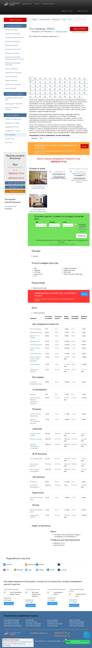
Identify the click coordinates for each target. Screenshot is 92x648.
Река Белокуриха (35, 329)
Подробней (9, 603)
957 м (56, 482)
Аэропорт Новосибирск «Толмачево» (34, 446)
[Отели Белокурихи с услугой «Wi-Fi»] (38, 276)
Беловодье (12, 41)
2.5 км (56, 510)
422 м (56, 336)
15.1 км (57, 515)
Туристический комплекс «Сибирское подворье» (35, 400)
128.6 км (57, 433)
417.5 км (74, 485)
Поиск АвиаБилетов (40, 641)
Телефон (52, 222)
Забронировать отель (16, 187)
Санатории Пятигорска (11, 622)
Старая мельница (35, 353)
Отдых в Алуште (52, 626)
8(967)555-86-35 (62, 635)
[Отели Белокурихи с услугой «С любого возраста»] (46, 313)
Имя (37, 222)
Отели (64, 19)
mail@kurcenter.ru (39, 633)
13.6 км (73, 398)
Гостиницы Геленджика (33, 624)
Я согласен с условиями (82, 228)
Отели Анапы (30, 620)
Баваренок (12, 123)
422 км (73, 469)
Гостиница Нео (10, 206)
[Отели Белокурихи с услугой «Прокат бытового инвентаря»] (83, 274)
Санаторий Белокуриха (56, 589)
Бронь (84, 146)
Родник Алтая (13, 72)
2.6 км (56, 341)
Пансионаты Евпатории (55, 624)
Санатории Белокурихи (14, 26)
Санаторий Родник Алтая (76, 590)
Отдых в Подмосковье (76, 624)
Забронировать (80, 29)
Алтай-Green (13, 119)
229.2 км (74, 464)
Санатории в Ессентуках (11, 624)
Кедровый (12, 127)
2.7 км (56, 348)
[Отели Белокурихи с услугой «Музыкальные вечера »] (48, 288)
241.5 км (57, 439)
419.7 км (57, 469)
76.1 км (57, 369)
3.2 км (56, 344)
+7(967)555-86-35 (82, 11)
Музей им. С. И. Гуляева (35, 337)
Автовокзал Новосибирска (34, 486)
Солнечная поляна (36, 344)
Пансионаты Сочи (31, 622)
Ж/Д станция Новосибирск (34, 470)
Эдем (10, 88)
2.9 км (73, 510)
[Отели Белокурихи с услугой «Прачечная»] (72, 272)
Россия (11, 76)
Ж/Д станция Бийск (36, 458)
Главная (34, 19)
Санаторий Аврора (11, 589)
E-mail (64, 222)
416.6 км (57, 485)
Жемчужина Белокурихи (13, 64)
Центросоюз (13, 84)
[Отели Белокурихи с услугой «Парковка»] (41, 270)
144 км (73, 433)
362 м (56, 332)
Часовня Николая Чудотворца (35, 415)
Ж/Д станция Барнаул (34, 465)
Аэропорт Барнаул (36, 439)
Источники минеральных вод (36, 383)
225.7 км (57, 464)
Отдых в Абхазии (74, 620)
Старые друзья (13, 104)
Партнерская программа (54, 641)
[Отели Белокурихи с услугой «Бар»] (37, 268)
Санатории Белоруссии (76, 626)
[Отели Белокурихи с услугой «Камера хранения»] (76, 270)
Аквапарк (33, 394)
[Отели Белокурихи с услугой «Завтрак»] (39, 256)
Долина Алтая (14, 58)
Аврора (11, 30)
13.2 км (57, 398)
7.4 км (56, 357)
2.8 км (56, 353)
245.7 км (74, 439)
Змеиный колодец (36, 332)
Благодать (12, 53)
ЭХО (8, 142)
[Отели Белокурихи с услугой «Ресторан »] (41, 272)
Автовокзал (33, 482)
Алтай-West (12, 33)
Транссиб (12, 108)
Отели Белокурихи (13, 115)
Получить (82, 236)
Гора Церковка (35, 364)
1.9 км (56, 419)
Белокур (11, 45)
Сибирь (11, 80)
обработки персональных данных (82, 229)
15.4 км (73, 515)
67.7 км (57, 458)
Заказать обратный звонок (16, 183)
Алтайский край (45, 19)
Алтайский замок (14, 37)
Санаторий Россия (33, 589)
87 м (56, 329)
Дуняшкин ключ (35, 341)
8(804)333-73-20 (66, 11)
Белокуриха (56, 19)
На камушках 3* (12, 131)
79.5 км (73, 369)
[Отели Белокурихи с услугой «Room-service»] (44, 274)
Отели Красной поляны (33, 626)
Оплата (64, 641)
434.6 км (74, 444)
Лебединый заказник (34, 370)
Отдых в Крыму (52, 620)
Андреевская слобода (34, 516)
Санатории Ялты (52, 622)
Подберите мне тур (15, 191)
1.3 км (56, 382)
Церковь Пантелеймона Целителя (35, 421)
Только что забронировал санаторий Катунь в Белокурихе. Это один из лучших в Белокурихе (18, 644)
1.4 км (56, 414)
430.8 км (57, 444)
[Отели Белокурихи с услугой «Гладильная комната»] (78, 268)
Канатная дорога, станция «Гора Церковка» (35, 359)
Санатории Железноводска (12, 626)
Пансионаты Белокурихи (15, 94)
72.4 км (73, 458)
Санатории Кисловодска (11, 620)
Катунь (11, 69)
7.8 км (73, 357)
